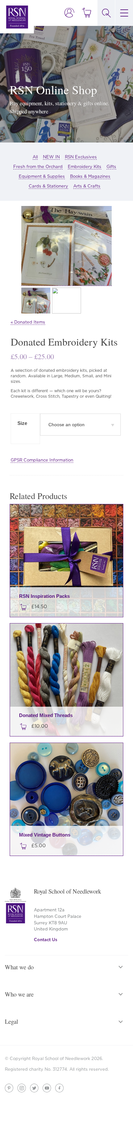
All (35, 156)
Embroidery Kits (84, 166)
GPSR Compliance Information (42, 459)
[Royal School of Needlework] (17, 17)
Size (22, 423)
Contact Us (45, 939)
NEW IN (51, 156)
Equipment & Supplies (42, 176)
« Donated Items (28, 322)
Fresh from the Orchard (38, 166)
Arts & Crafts (86, 185)
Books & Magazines (90, 176)
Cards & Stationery (48, 185)
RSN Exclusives (81, 156)
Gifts (111, 166)
